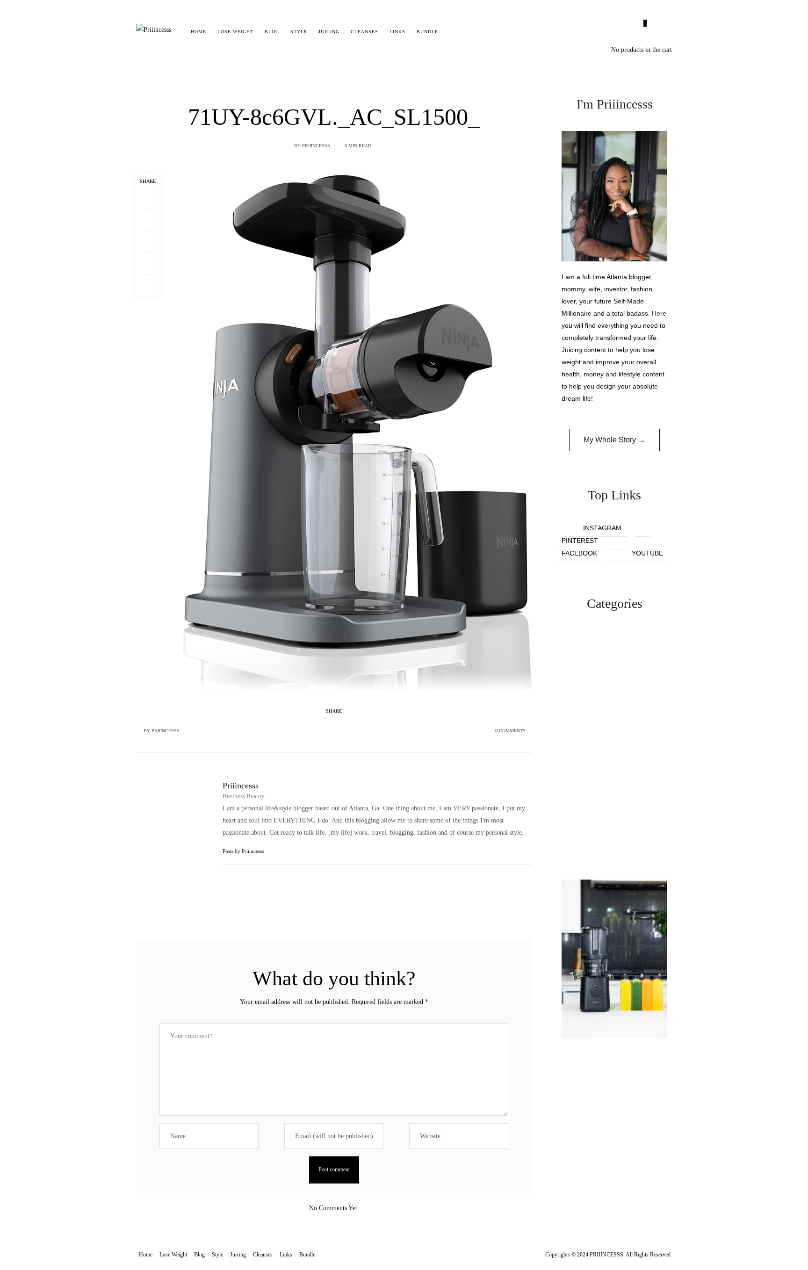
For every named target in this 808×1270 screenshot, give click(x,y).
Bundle (427, 31)
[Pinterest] (147, 242)
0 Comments (510, 730)
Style (298, 31)
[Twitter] (147, 220)
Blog (272, 31)
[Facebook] (147, 199)
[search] (452, 32)
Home (198, 31)
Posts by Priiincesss (244, 851)
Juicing (328, 31)
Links (397, 31)
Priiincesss (316, 145)
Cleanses (364, 31)
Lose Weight (235, 31)
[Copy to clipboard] (147, 285)
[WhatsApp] (147, 263)
